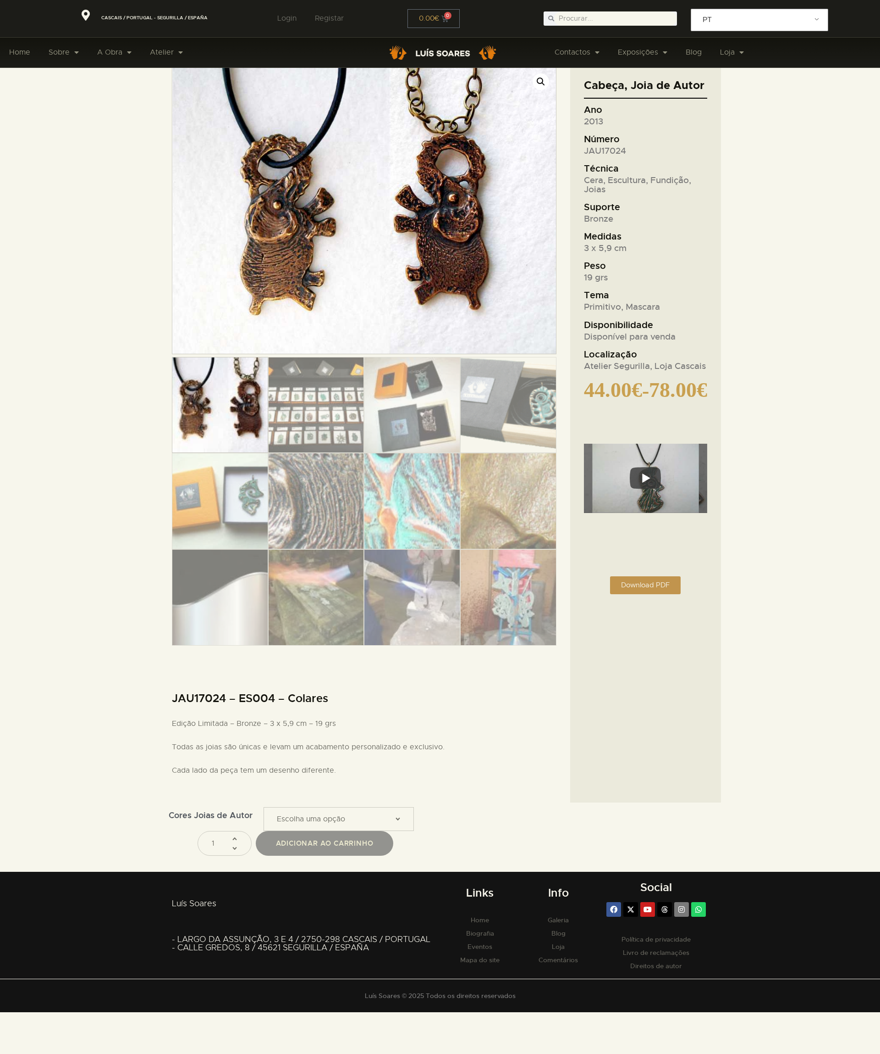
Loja (727, 52)
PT (707, 19)
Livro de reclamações (656, 952)
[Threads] (664, 909)
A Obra (109, 52)
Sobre (59, 52)
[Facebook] (613, 909)
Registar (329, 18)
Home (19, 52)
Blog (694, 52)
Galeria (558, 920)
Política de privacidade (656, 939)
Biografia (480, 933)
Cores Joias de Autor (211, 815)
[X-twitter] (630, 909)
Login (287, 18)
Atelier (162, 52)
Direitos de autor (656, 966)
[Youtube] (647, 909)
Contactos (572, 52)
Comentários (558, 960)
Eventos (480, 946)
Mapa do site (480, 960)
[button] (541, 81)
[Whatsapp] (698, 909)
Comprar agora (324, 843)
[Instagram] (681, 909)
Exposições (638, 52)
